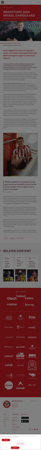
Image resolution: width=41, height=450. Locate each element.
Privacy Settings (20, 443)
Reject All (15, 447)
